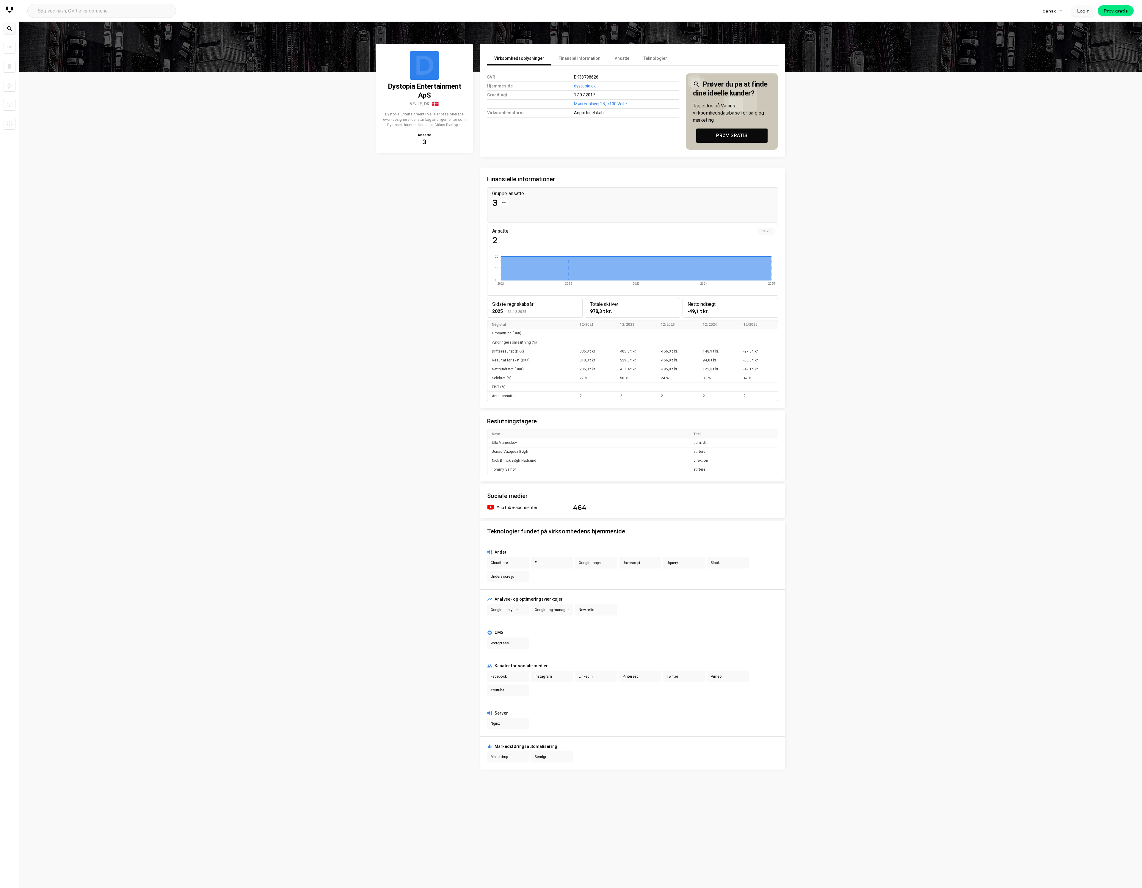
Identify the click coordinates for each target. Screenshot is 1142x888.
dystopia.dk (585, 86)
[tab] (519, 58)
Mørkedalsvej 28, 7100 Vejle (600, 103)
